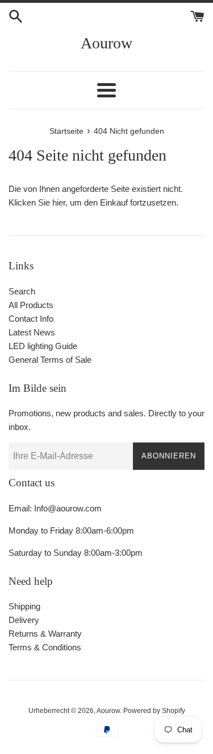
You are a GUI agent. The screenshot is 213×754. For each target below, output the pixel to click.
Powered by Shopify (154, 711)
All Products (31, 305)
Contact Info (31, 318)
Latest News (32, 332)
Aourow (106, 43)
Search (22, 291)
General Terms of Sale (50, 359)
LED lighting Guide (43, 346)
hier (58, 202)
